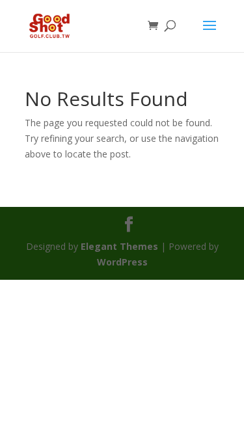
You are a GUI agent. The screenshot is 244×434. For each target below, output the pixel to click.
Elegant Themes (119, 246)
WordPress (122, 262)
